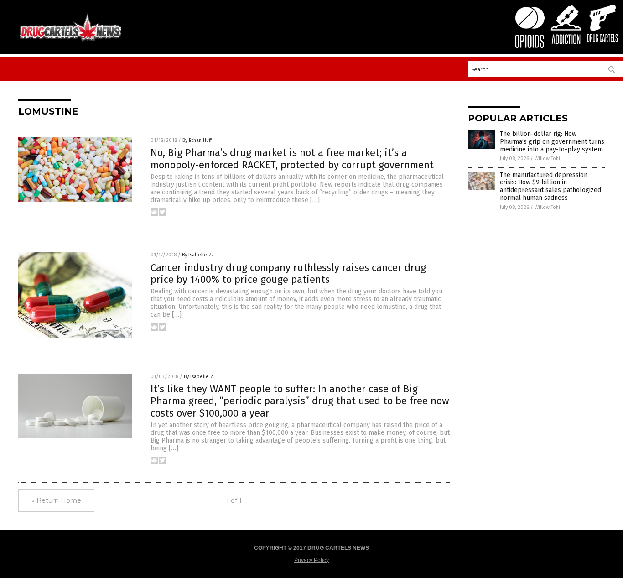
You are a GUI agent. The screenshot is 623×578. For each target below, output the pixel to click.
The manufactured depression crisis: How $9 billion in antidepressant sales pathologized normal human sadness (550, 186)
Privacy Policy (311, 560)
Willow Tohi (547, 158)
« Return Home (56, 500)
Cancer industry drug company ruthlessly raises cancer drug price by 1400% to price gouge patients (288, 273)
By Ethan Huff (197, 140)
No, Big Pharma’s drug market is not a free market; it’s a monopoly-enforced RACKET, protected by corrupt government (292, 158)
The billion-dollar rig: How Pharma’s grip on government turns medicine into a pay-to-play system (552, 141)
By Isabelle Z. (197, 255)
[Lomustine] (70, 40)
